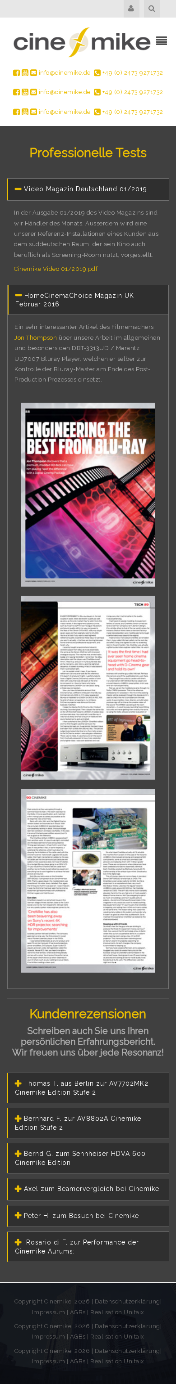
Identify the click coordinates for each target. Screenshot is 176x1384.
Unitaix (134, 1312)
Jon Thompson (35, 337)
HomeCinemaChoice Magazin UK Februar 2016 (74, 300)
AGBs (78, 1312)
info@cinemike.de (64, 72)
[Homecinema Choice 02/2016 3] (88, 881)
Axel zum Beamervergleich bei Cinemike (91, 1188)
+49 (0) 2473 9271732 (132, 72)
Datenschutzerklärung (127, 1301)
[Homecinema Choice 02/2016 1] (88, 496)
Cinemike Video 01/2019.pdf (55, 268)
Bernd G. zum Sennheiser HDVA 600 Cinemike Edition (80, 1158)
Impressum (49, 1312)
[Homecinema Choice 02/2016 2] (88, 688)
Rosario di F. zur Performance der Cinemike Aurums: (77, 1247)
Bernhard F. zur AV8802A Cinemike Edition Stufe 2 (78, 1123)
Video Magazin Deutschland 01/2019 (85, 189)
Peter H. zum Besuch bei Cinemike (81, 1215)
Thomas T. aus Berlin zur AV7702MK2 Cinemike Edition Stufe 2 (81, 1088)
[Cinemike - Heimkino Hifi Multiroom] (81, 42)
